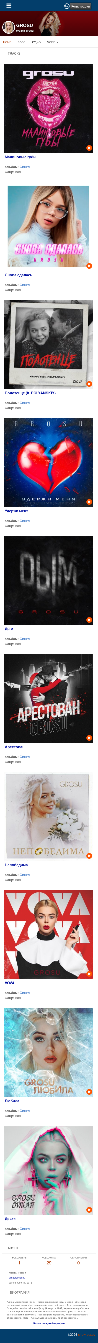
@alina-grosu (25, 30)
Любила (12, 1100)
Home (7, 42)
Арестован (15, 746)
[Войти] (67, 5)
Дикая (10, 1218)
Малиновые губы (20, 156)
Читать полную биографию (49, 1323)
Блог (21, 42)
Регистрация (80, 6)
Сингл (25, 166)
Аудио (36, 42)
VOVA (10, 982)
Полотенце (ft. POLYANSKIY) (30, 392)
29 (49, 1261)
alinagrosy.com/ (17, 1277)
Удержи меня (16, 510)
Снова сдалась (18, 274)
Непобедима (16, 864)
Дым (9, 628)
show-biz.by (86, 1334)
